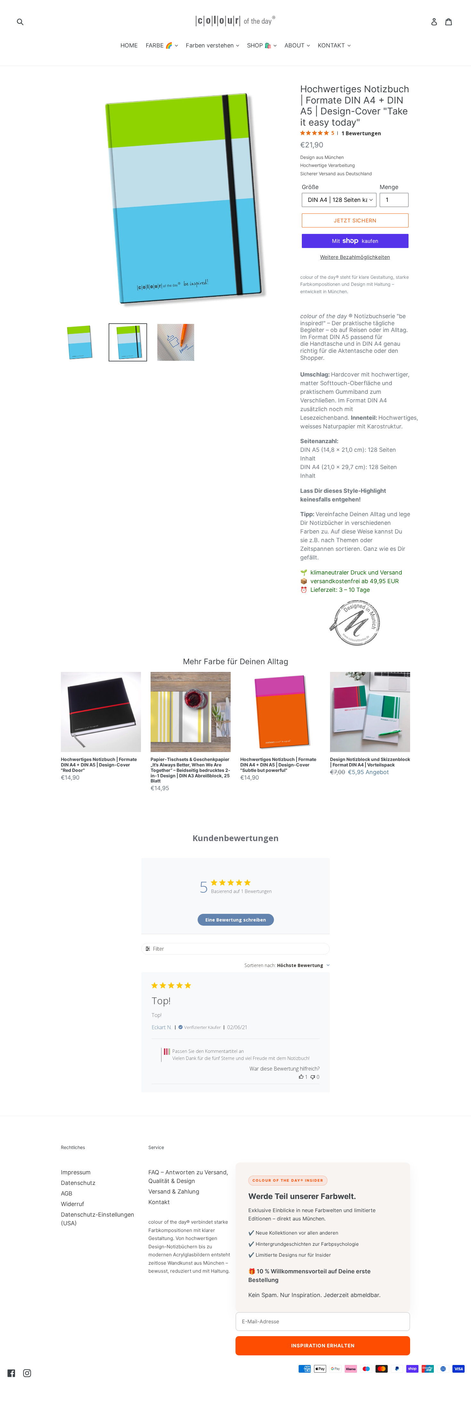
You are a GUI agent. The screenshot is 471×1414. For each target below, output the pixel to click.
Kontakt (159, 1202)
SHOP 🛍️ (260, 45)
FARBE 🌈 (160, 45)
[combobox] (287, 965)
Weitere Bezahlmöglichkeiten (355, 257)
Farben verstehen (211, 45)
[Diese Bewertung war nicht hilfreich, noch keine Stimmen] (312, 1076)
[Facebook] (11, 1372)
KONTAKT (332, 45)
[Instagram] (27, 1372)
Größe (310, 187)
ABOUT (295, 45)
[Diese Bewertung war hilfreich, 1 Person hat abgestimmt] (301, 1076)
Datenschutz (78, 1182)
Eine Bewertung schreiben (235, 920)
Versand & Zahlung (173, 1191)
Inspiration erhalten (323, 1346)
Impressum (76, 1172)
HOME (129, 45)
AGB (66, 1193)
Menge (389, 187)
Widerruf (72, 1204)
